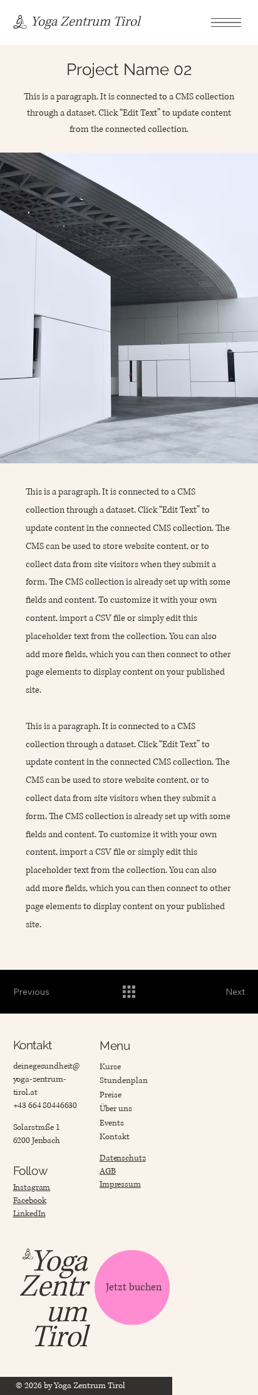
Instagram (32, 1187)
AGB (108, 1171)
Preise (110, 1094)
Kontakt (115, 1136)
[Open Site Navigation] (226, 22)
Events (112, 1123)
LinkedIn (29, 1213)
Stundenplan (124, 1080)
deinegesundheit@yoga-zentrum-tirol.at (46, 1079)
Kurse (110, 1066)
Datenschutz (122, 1158)
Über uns (116, 1108)
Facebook (29, 1200)
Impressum (120, 1184)
